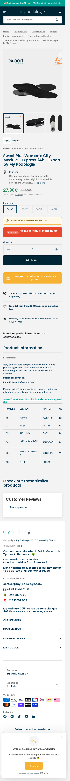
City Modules (38, 31)
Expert (53, 31)
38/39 (41, 204)
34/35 (12, 204)
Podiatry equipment (13, 36)
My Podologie (23, 533)
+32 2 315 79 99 (16, 588)
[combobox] (32, 19)
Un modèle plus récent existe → (33, 226)
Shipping (19, 188)
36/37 (26, 204)
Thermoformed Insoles (39, 36)
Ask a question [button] (18, 500)
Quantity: (7, 235)
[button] (4, 12)
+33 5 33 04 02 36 (18, 583)
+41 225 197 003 (17, 594)
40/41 (55, 204)
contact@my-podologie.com (22, 577)
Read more (39, 176)
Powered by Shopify (46, 533)
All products (20, 31)
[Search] (57, 19)
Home (6, 31)
